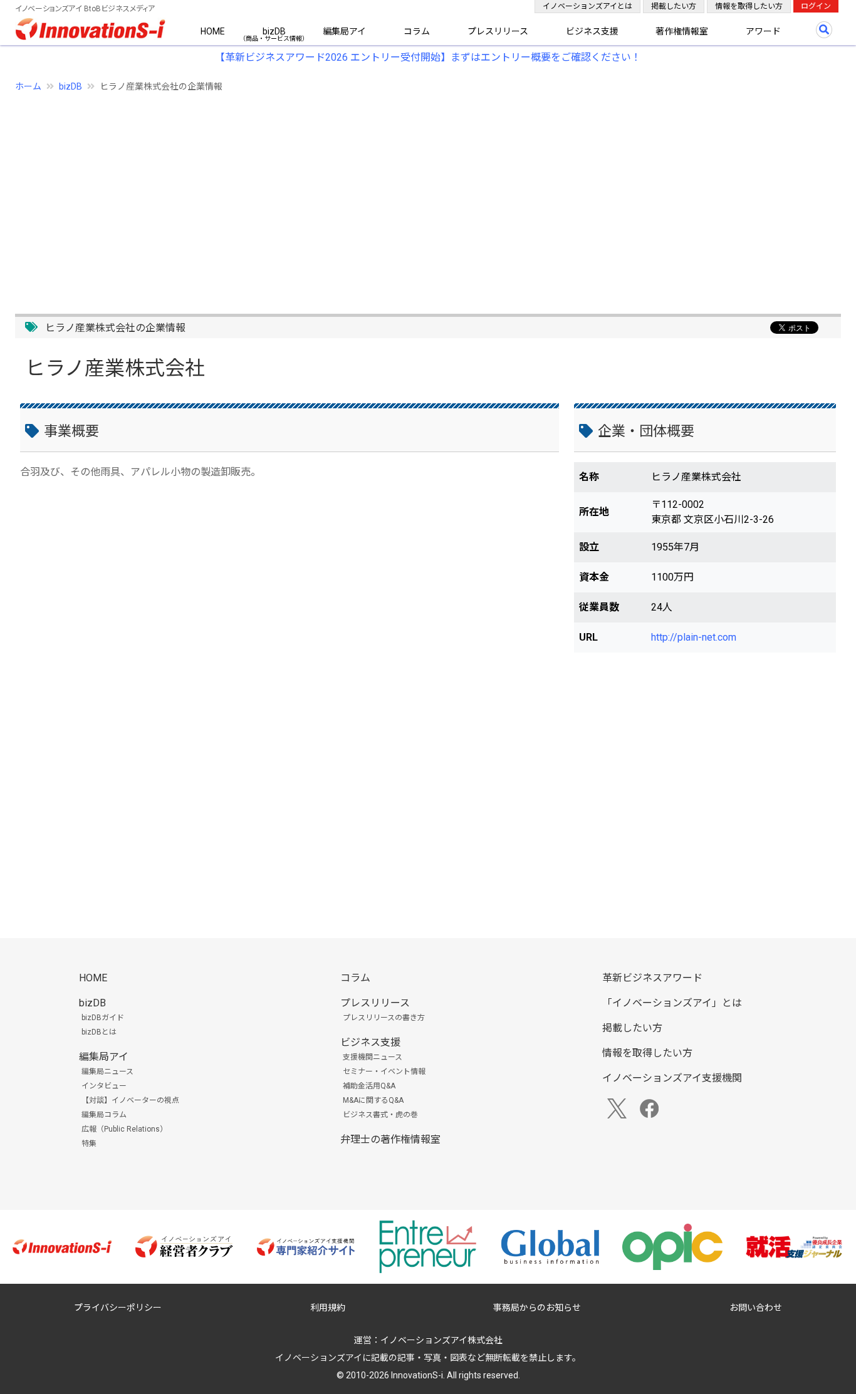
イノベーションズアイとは (587, 6)
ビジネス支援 (592, 31)
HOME (213, 31)
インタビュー (104, 1086)
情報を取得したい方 (749, 6)
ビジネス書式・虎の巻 (380, 1114)
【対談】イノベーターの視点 (130, 1100)
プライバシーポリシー (118, 1308)
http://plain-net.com (693, 637)
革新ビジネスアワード (652, 978)
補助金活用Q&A (369, 1086)
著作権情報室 (681, 31)
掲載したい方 (673, 6)
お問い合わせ (755, 1308)
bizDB (274, 31)
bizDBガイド (102, 1017)
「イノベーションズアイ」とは (672, 1003)
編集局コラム (104, 1114)
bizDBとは (99, 1032)
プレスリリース (497, 31)
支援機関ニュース (372, 1057)
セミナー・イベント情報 (384, 1071)
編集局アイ (344, 31)
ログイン (816, 6)
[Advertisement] (391, 196)
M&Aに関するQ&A (373, 1100)
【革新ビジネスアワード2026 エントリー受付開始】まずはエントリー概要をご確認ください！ (428, 57)
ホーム (28, 86)
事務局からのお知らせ (537, 1308)
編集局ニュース (107, 1071)
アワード (763, 31)
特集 (89, 1143)
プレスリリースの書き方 (384, 1017)
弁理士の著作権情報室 (390, 1139)
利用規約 (327, 1308)
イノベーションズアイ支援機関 (672, 1078)
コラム (417, 31)
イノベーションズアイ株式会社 (441, 1340)
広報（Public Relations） (124, 1129)
